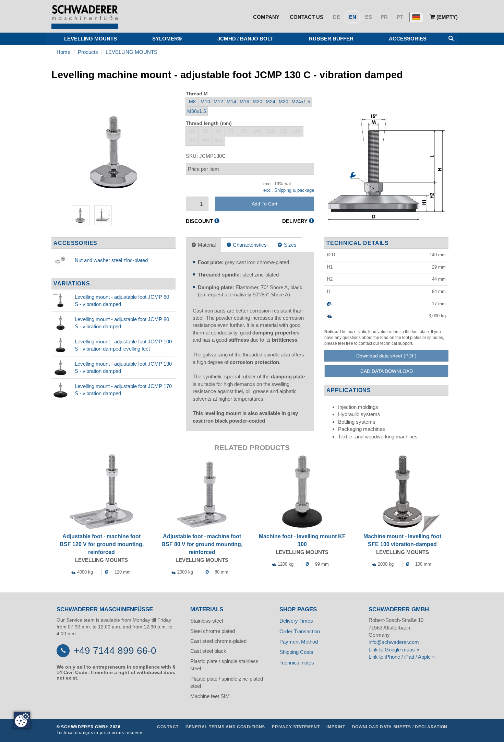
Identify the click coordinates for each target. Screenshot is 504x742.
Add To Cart (264, 204)
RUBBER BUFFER (331, 39)
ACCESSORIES (408, 39)
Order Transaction (299, 631)
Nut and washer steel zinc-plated (111, 260)
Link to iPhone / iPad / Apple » (402, 657)
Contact (168, 727)
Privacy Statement (296, 727)
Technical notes (296, 663)
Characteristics (249, 245)
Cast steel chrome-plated (218, 641)
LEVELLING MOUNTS (90, 39)
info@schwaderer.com (394, 642)
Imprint (335, 727)
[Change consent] (22, 720)
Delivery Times (296, 621)
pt (400, 17)
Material (206, 245)
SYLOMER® (167, 39)
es (368, 17)
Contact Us (306, 17)
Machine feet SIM (210, 696)
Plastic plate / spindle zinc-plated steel (226, 682)
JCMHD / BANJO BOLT (245, 39)
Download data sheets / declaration (399, 727)
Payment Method (298, 642)
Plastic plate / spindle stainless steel (224, 664)
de (336, 17)
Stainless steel (206, 621)
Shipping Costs (296, 652)
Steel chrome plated (212, 631)
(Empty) (446, 17)
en (352, 17)
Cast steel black (208, 651)
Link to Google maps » (394, 649)
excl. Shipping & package (288, 190)
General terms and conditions (225, 727)
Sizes (290, 245)
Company (266, 17)
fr (384, 17)
